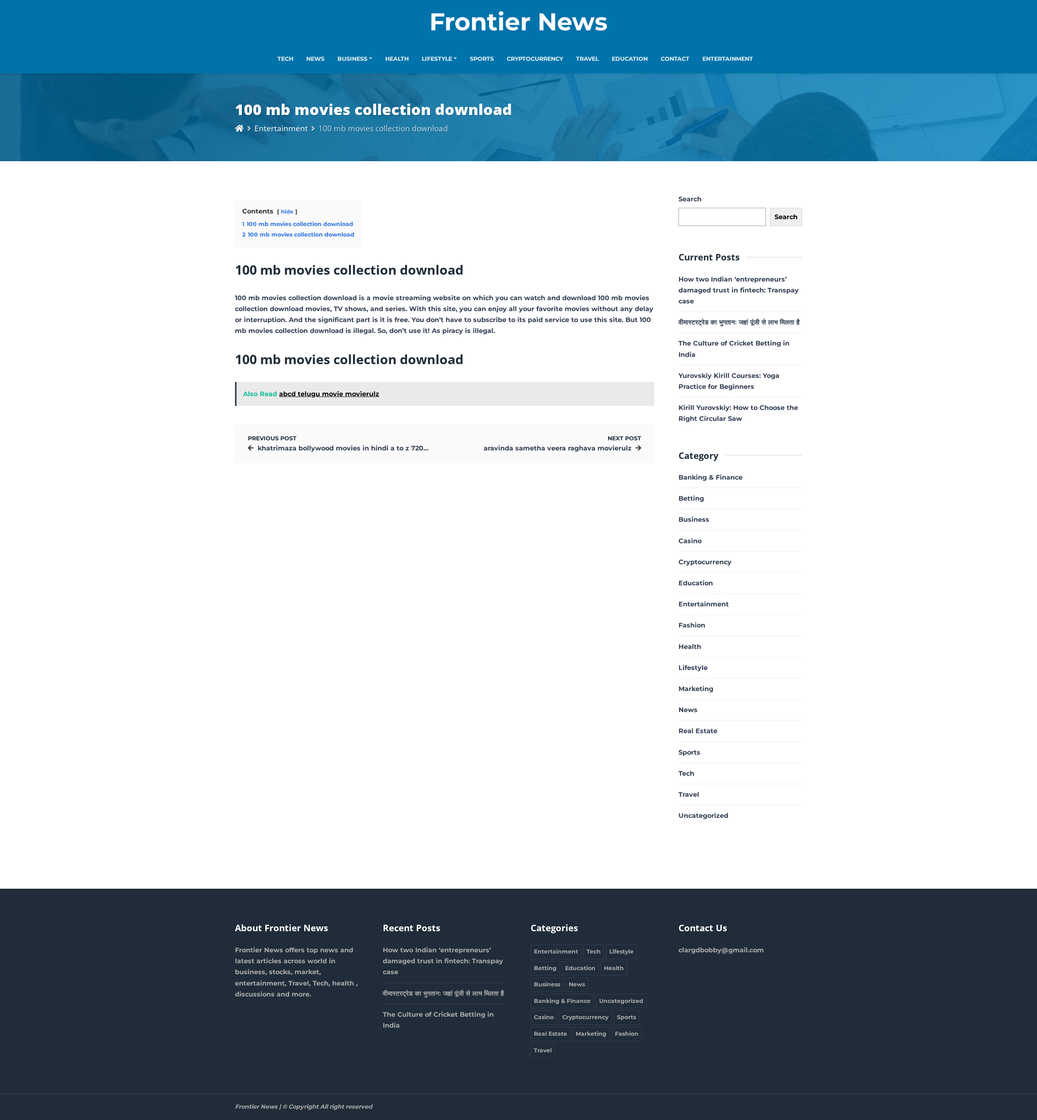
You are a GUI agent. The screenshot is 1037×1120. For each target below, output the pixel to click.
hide (287, 212)
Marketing (696, 689)
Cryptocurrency (535, 58)
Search (690, 199)
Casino (690, 541)
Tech (285, 58)
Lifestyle (437, 58)
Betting (691, 498)
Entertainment (727, 58)
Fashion (692, 625)
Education (630, 58)
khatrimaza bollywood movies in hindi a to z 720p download (360, 448)
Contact (675, 58)
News (315, 58)
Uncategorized (703, 815)
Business (352, 58)
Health (397, 58)
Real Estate (698, 731)
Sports (482, 58)
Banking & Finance (711, 477)
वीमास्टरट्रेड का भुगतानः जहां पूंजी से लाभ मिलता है (739, 322)
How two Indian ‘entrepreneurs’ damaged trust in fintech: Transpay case (739, 290)
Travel (587, 58)
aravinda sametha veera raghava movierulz (558, 448)
